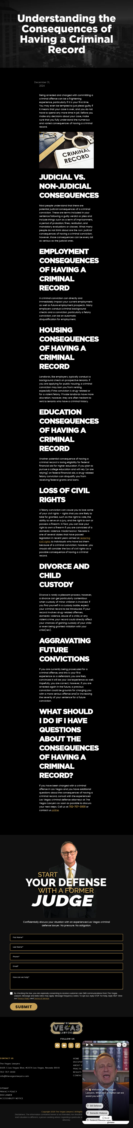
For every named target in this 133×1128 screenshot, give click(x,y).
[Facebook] (57, 1045)
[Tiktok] (77, 1045)
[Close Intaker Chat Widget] (124, 1045)
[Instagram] (71, 1045)
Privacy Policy (24, 998)
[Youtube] (64, 1045)
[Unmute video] (87, 1045)
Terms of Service (41, 998)
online (55, 810)
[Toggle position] (119, 1045)
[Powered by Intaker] (111, 1122)
